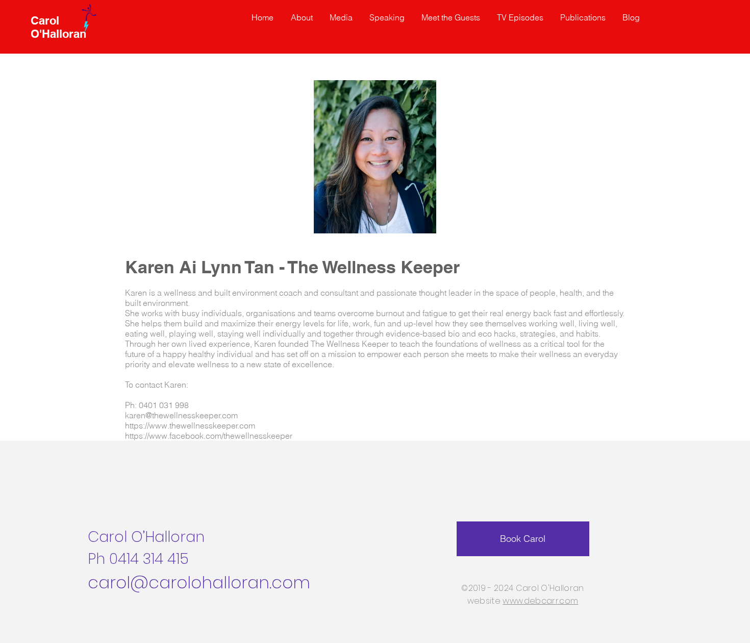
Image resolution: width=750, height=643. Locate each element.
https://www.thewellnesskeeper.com (190, 425)
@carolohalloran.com (220, 582)
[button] (451, 17)
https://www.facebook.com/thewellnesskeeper (208, 436)
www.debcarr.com (540, 601)
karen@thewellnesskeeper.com (181, 415)
